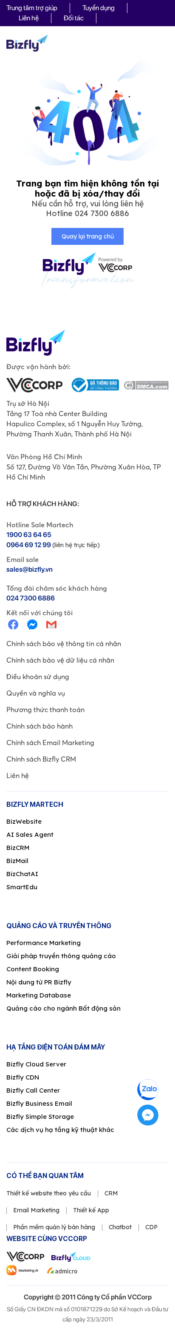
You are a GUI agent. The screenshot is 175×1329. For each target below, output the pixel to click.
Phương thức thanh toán (45, 709)
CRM (111, 1193)
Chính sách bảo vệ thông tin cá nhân (63, 643)
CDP (151, 1227)
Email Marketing (36, 1210)
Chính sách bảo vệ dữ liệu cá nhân (60, 660)
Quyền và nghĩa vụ (35, 693)
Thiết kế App (91, 1210)
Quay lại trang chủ (88, 236)
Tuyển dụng (98, 8)
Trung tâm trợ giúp (31, 8)
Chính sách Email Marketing (50, 742)
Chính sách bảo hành (39, 726)
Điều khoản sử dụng (37, 676)
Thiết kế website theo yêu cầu (48, 1193)
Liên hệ (29, 18)
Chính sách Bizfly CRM (41, 759)
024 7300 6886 (102, 213)
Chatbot (120, 1227)
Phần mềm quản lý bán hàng (54, 1227)
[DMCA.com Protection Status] (146, 385)
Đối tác (74, 18)
